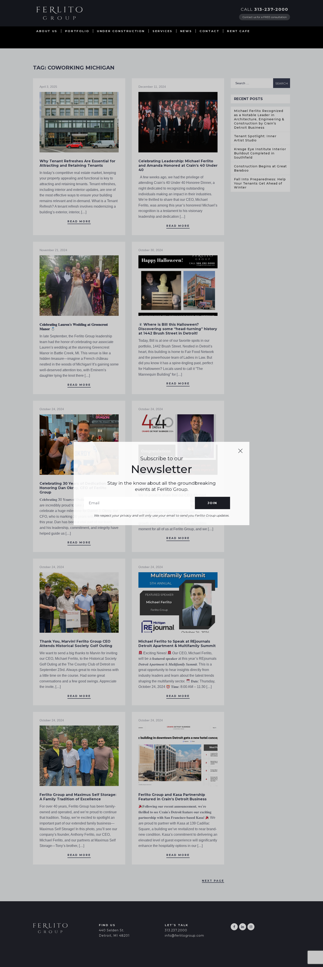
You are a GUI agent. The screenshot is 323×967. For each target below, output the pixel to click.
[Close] (240, 450)
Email (137, 503)
